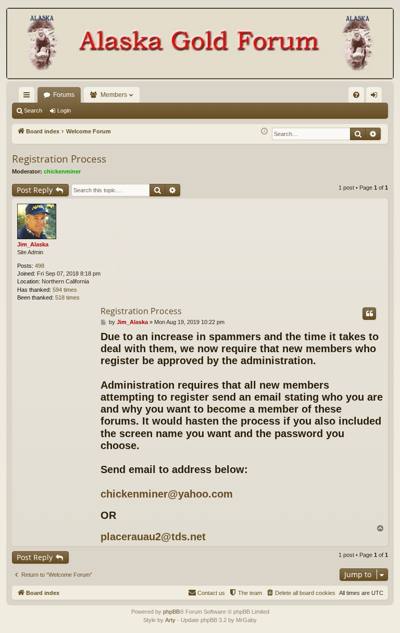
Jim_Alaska (32, 244)
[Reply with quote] (369, 313)
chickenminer (62, 171)
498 (39, 266)
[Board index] (200, 44)
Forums (63, 94)
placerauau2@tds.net (153, 536)
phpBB (171, 612)
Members (114, 94)
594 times (65, 290)
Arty (170, 620)
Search (33, 110)
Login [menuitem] (376, 97)
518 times (67, 297)
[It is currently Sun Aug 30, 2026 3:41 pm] (264, 132)
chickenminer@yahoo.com (167, 494)
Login (64, 110)
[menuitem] (356, 95)
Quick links (28, 97)
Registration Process (59, 159)
